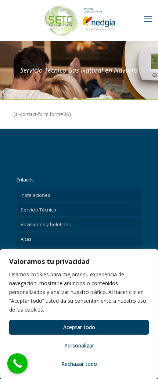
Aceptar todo (79, 327)
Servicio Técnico (38, 209)
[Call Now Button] (17, 363)
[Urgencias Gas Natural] (79, 20)
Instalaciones (35, 195)
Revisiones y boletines (46, 224)
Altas (26, 239)
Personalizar (79, 345)
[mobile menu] (148, 18)
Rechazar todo (79, 363)
